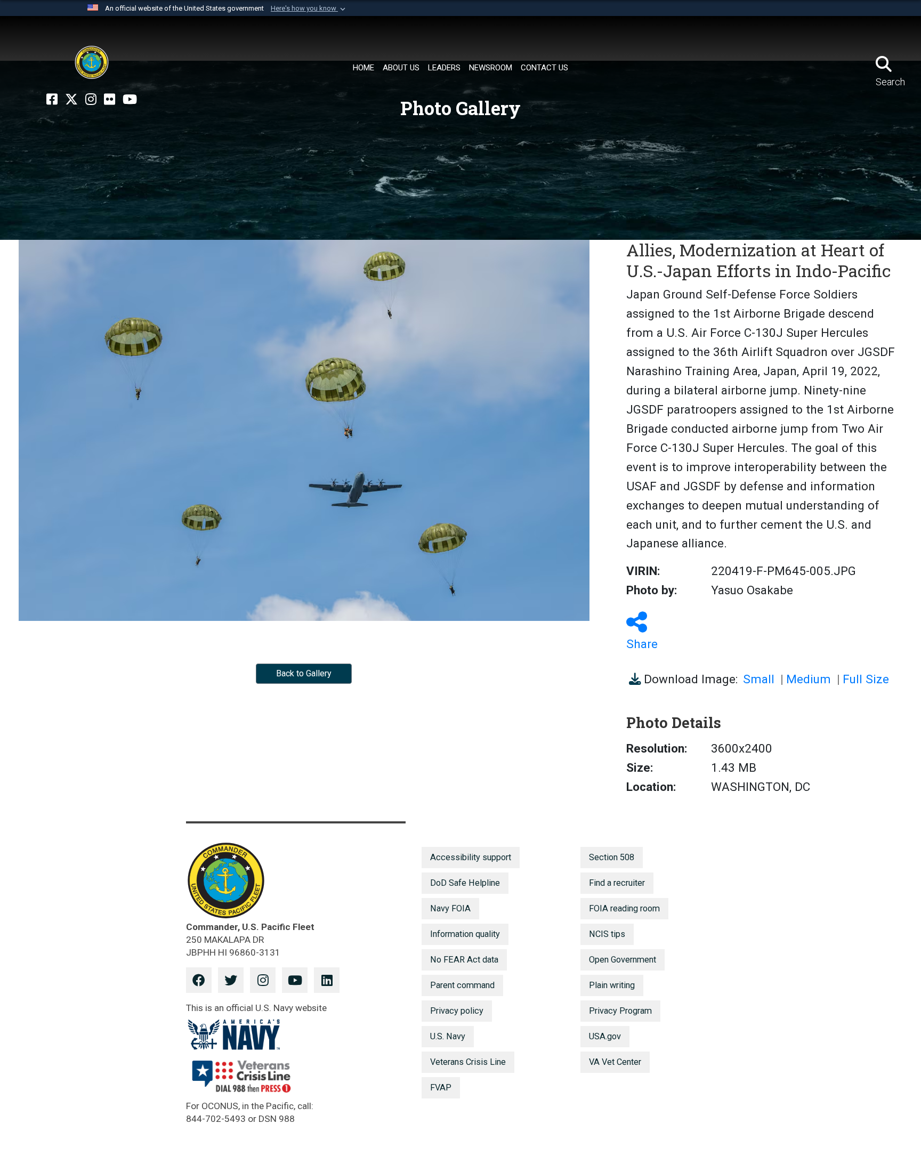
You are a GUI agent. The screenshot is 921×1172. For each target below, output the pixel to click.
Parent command (462, 985)
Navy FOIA (450, 908)
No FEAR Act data (464, 960)
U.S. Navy (447, 1036)
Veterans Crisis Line (468, 1062)
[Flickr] (109, 99)
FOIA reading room (624, 908)
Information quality (465, 934)
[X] (71, 99)
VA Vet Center (615, 1062)
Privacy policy (456, 1011)
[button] (309, 8)
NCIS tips (607, 934)
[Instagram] (90, 99)
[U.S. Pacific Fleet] (92, 62)
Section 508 (611, 857)
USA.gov (605, 1036)
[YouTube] (130, 99)
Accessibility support (470, 857)
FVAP (440, 1087)
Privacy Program (620, 1011)
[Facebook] (52, 99)
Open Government (622, 960)
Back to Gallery (304, 673)
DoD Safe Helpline (465, 883)
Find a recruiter (617, 883)
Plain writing (612, 985)
